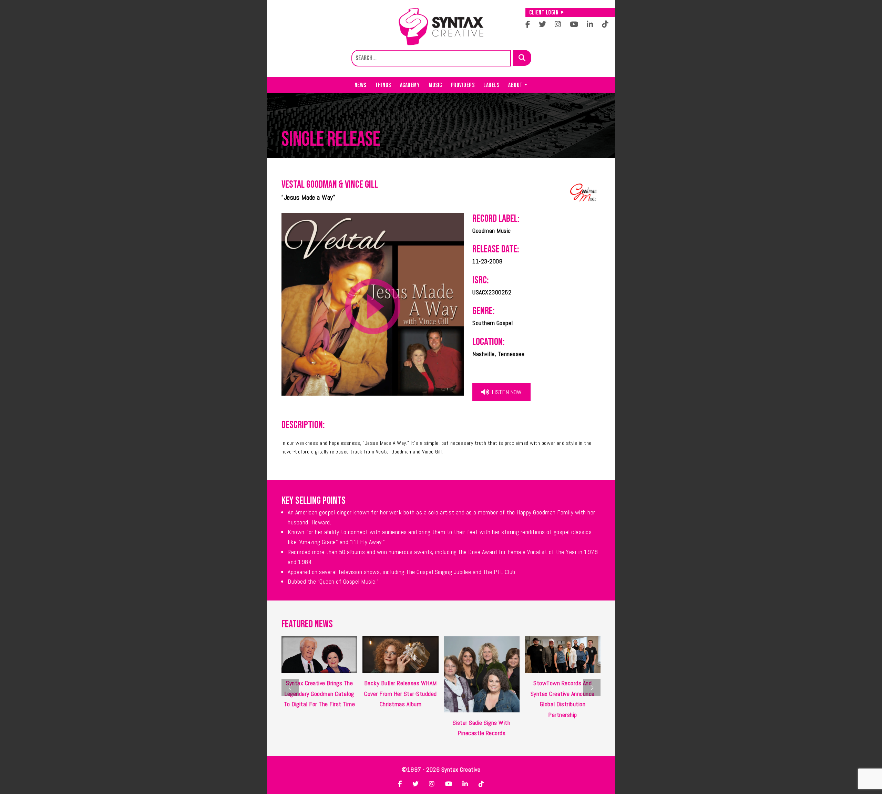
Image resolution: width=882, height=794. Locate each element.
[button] (592, 687)
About (515, 85)
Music (435, 85)
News (360, 85)
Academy (410, 85)
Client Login (543, 12)
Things (383, 85)
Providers (463, 85)
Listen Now (506, 392)
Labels (491, 85)
